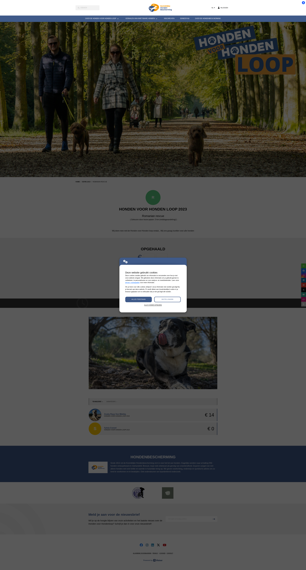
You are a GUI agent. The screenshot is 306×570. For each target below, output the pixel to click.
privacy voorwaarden (132, 282)
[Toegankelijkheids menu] (303, 2)
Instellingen (167, 299)
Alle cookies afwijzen (153, 305)
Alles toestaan (138, 299)
